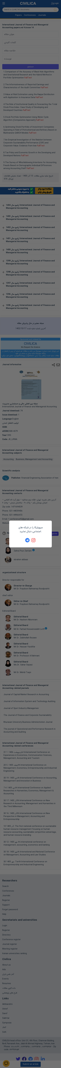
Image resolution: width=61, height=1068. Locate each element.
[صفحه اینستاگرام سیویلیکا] (33, 540)
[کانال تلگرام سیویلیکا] (27, 540)
